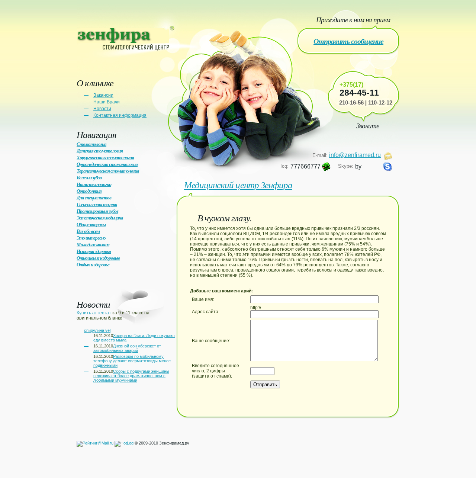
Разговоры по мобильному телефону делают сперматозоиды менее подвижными (132, 361)
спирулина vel (97, 330)
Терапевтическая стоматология (108, 170)
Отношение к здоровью (98, 257)
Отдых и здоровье (93, 264)
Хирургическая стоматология (105, 157)
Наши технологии (94, 184)
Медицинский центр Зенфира (238, 184)
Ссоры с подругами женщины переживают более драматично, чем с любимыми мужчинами (131, 375)
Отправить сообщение (348, 41)
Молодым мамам (93, 244)
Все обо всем (88, 231)
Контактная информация (120, 115)
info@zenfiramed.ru (355, 155)
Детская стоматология (100, 150)
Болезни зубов (89, 177)
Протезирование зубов (97, 211)
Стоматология (91, 144)
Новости (102, 108)
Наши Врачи (106, 102)
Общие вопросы (91, 224)
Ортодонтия (89, 190)
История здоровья (94, 251)
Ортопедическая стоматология (107, 164)
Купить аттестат (94, 312)
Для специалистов (94, 197)
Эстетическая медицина (100, 217)
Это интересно (91, 237)
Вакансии (103, 95)
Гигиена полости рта (97, 204)
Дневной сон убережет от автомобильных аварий (127, 348)
